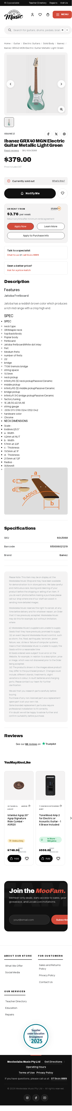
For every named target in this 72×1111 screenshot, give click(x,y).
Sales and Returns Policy (50, 966)
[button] (63, 193)
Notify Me (32, 193)
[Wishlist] (40, 14)
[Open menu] (62, 14)
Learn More (50, 226)
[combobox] (38, 30)
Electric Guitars (31, 43)
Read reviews (11, 150)
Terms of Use (27, 1072)
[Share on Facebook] (48, 133)
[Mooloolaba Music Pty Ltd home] (13, 14)
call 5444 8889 (30, 254)
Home (7, 43)
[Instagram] (27, 1097)
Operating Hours (36, 1066)
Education (11, 1008)
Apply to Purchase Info (36, 235)
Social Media (12, 972)
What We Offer (14, 965)
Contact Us (46, 982)
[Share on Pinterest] (64, 133)
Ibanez (61, 43)
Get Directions (53, 1061)
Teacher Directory (37, 2)
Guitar (16, 43)
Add (16, 858)
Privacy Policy (47, 975)
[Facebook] (35, 1097)
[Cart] (48, 14)
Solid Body (48, 43)
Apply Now (20, 226)
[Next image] (61, 84)
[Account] (32, 14)
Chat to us (13, 254)
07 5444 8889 (59, 1078)
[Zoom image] (61, 109)
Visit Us (64, 2)
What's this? (58, 180)
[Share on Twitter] (56, 133)
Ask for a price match (19, 270)
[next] (71, 818)
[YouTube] (44, 1097)
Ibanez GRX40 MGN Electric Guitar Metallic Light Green (34, 47)
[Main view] (9, 122)
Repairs (53, 2)
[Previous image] (10, 84)
